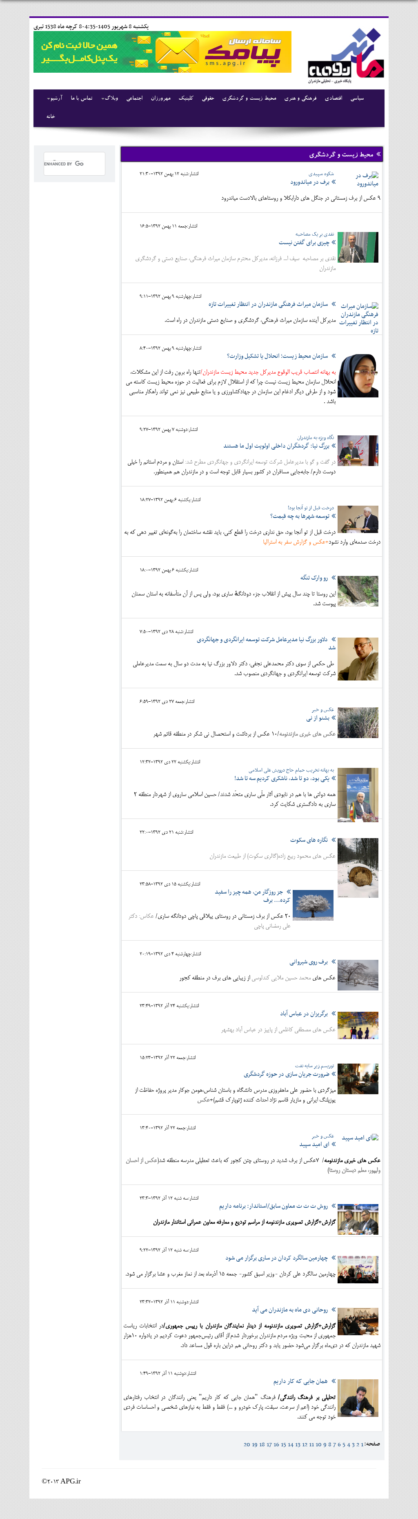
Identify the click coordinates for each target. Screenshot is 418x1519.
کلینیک (185, 99)
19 (255, 1444)
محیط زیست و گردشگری (249, 99)
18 (262, 1444)
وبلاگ (111, 99)
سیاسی (357, 99)
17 (269, 1444)
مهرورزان (160, 99)
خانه (50, 117)
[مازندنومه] (345, 54)
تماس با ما (81, 99)
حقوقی (208, 99)
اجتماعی (134, 99)
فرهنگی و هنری (300, 99)
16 (276, 1444)
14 (290, 1444)
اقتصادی (333, 99)
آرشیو (56, 99)
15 (283, 1444)
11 (311, 1444)
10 (319, 1444)
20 (247, 1444)
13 (297, 1444)
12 (304, 1444)
